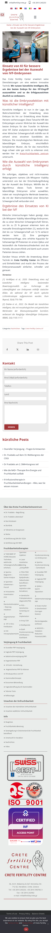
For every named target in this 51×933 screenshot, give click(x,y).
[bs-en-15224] (25, 755)
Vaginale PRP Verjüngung (14, 652)
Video (7, 746)
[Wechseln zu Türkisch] (39, 8)
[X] (17, 349)
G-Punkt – (13, 665)
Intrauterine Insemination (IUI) (9, 594)
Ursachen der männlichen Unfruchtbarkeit (20, 707)
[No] (48, 924)
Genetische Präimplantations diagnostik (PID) (25, 598)
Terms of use (11, 913)
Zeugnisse (9, 722)
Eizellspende (25, 625)
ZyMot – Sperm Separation (39, 589)
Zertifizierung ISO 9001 (13, 543)
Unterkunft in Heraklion (14, 738)
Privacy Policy (24, 913)
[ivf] (25, 808)
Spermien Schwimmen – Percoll (9, 584)
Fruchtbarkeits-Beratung (14, 726)
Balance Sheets (38, 913)
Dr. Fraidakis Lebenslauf (14, 517)
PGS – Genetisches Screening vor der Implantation (24, 610)
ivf (42, 328)
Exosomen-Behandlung (14, 682)
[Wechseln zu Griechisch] (25, 8)
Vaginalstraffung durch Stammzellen (18, 687)
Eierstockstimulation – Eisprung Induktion (11, 607)
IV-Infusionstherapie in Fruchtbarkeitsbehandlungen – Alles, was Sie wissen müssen (24, 483)
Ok (26, 929)
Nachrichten (15, 328)
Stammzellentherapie (13, 678)
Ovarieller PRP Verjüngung (15, 647)
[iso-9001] (25, 782)
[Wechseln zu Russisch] (35, 8)
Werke (7, 534)
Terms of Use (13, 923)
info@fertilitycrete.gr (18, 2)
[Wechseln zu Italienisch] (30, 8)
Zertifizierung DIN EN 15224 (15, 538)
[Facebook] (7, 349)
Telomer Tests (10, 691)
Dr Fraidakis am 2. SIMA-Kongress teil (21, 464)
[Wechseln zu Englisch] (11, 8)
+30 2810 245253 (39, 2)
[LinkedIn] (28, 349)
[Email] (38, 349)
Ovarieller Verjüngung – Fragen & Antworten (24, 449)
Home (9, 25)
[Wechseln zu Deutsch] (20, 8)
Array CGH (25, 620)
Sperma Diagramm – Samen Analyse (9, 575)
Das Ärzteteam (10, 521)
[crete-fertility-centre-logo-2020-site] (16, 14)
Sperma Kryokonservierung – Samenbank (42, 565)
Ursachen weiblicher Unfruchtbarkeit (18, 711)
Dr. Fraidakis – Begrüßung (14, 512)
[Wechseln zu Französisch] (16, 8)
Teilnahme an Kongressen (14, 530)
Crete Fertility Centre (33, 328)
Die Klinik (8, 525)
